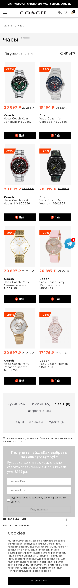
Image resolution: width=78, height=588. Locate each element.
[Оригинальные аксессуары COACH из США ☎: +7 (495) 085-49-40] (33, 12)
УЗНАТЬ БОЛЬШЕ (60, 3)
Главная (8, 25)
